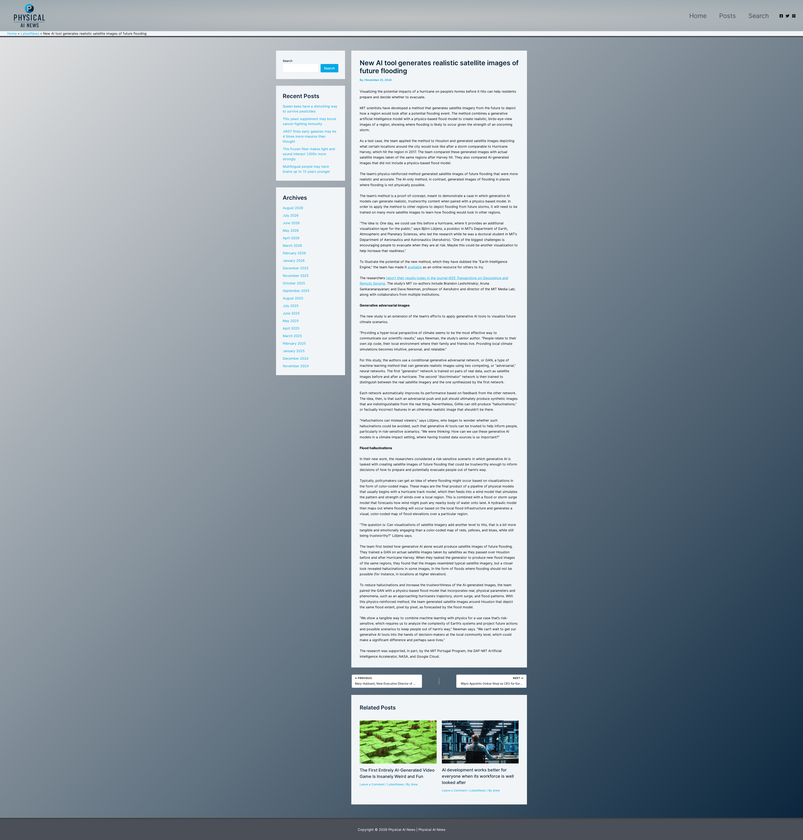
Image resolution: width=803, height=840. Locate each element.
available (415, 267)
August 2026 (293, 208)
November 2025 (296, 276)
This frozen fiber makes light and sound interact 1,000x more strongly (309, 154)
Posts (727, 15)
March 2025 (292, 336)
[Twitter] (787, 16)
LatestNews (395, 784)
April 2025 (291, 328)
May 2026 (291, 230)
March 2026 (292, 245)
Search (758, 15)
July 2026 (291, 215)
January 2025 (294, 351)
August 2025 (293, 298)
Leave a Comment (372, 784)
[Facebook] (781, 16)
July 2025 (291, 306)
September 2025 (296, 291)
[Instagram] (794, 16)
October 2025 (294, 283)
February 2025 (294, 343)
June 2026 (291, 223)
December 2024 (295, 358)
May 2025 (291, 321)
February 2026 (294, 253)
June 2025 (291, 313)
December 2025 (295, 268)
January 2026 (294, 260)
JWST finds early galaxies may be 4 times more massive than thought (309, 136)
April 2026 (291, 238)
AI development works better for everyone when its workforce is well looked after (478, 776)
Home (698, 15)
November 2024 (296, 366)
